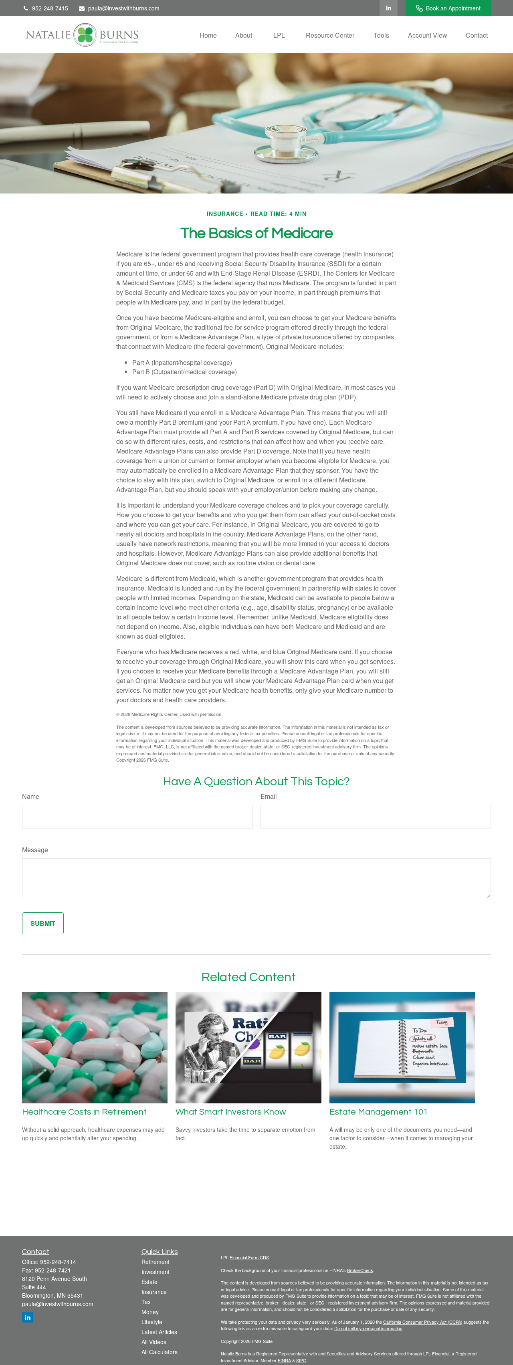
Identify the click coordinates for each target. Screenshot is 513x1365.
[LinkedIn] (389, 8)
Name (30, 796)
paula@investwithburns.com (124, 8)
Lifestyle (151, 1322)
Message (35, 849)
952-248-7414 (58, 1262)
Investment (155, 1272)
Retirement (155, 1262)
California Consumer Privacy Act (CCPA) (423, 1322)
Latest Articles (159, 1332)
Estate (149, 1282)
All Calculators (159, 1352)
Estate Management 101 (378, 1112)
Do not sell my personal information (368, 1328)
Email (269, 796)
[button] (208, 34)
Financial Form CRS (249, 1257)
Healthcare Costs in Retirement (84, 1112)
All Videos (153, 1342)
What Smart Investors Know (231, 1112)
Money (150, 1312)
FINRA (284, 1360)
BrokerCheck (360, 1270)
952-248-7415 (50, 8)
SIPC (301, 1360)
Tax (146, 1302)
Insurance (154, 1292)
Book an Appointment (453, 8)
